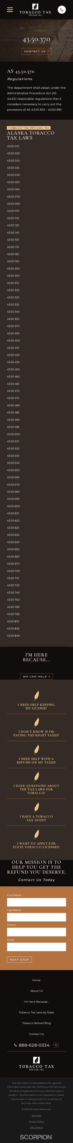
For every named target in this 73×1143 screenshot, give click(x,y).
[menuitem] (36, 146)
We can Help (35, 676)
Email (10, 939)
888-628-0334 (34, 1045)
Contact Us (35, 51)
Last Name (14, 910)
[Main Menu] (10, 10)
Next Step (19, 959)
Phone (11, 924)
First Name (14, 895)
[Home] (35, 10)
